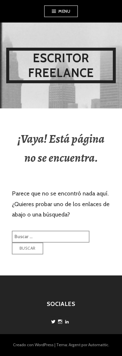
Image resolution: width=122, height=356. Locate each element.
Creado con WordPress (33, 344)
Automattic (98, 344)
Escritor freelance (61, 65)
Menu (64, 11)
